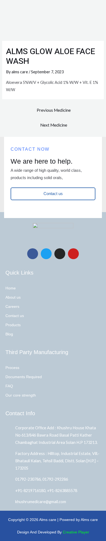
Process (12, 367)
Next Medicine (53, 125)
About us (13, 297)
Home (10, 288)
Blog (9, 334)
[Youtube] (73, 253)
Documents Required (23, 377)
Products (13, 325)
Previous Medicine (54, 110)
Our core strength (20, 395)
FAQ (9, 386)
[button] (99, 8)
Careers (12, 306)
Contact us (14, 316)
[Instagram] (59, 253)
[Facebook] (32, 253)
